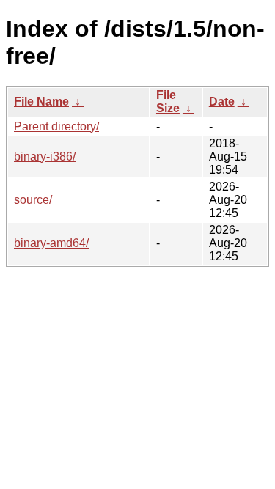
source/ (33, 200)
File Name (41, 101)
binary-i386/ (45, 156)
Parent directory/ (56, 126)
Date (222, 101)
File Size (168, 101)
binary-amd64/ (51, 243)
